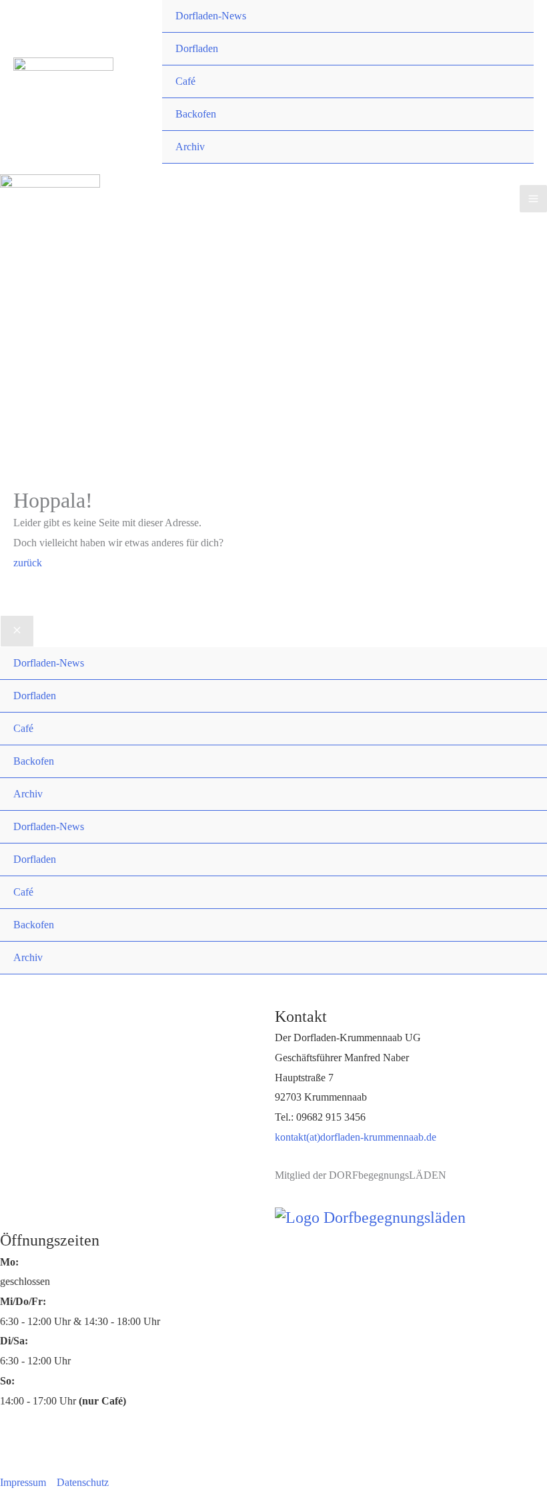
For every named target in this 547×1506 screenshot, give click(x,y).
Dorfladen (196, 48)
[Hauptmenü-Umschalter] (533, 198)
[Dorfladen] (63, 80)
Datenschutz (83, 1482)
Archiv (190, 146)
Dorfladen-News (210, 15)
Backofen (195, 114)
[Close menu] (17, 631)
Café (185, 81)
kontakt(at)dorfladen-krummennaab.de (355, 1137)
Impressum (23, 1482)
